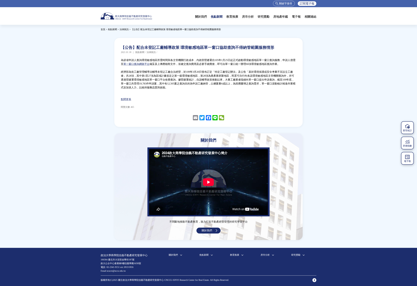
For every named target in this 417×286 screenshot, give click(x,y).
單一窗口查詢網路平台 (136, 64)
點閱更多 (126, 99)
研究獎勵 (263, 16)
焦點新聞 (217, 16)
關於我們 (201, 16)
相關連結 (310, 16)
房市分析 (248, 16)
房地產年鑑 (280, 16)
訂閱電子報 (307, 3)
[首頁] (126, 15)
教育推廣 (232, 16)
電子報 (296, 16)
